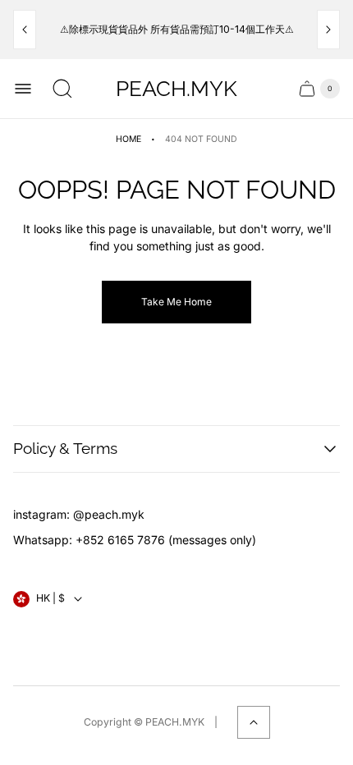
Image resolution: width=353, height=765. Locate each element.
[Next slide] (328, 29)
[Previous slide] (24, 29)
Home (128, 139)
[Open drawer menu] (23, 89)
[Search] (62, 89)
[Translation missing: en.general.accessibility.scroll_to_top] (253, 722)
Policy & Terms (65, 448)
